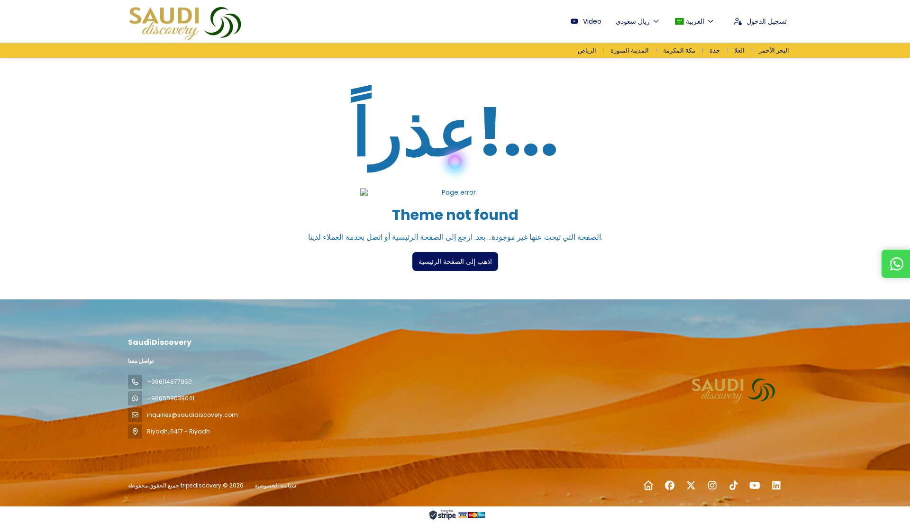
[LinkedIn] (776, 485)
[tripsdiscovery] (733, 389)
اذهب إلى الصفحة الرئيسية (455, 261)
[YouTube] (755, 485)
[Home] (648, 485)
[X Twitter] (691, 485)
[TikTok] (733, 485)
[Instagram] (712, 485)
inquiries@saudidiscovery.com (192, 415)
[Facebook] (669, 485)
